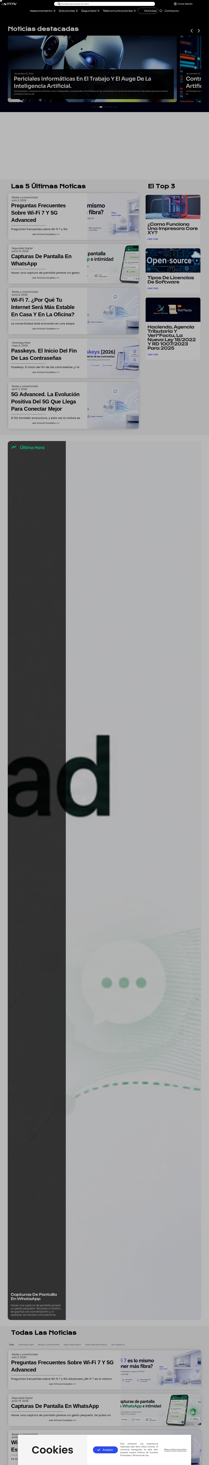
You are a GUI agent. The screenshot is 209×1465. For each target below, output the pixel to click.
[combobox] (104, 4)
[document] (104, 732)
